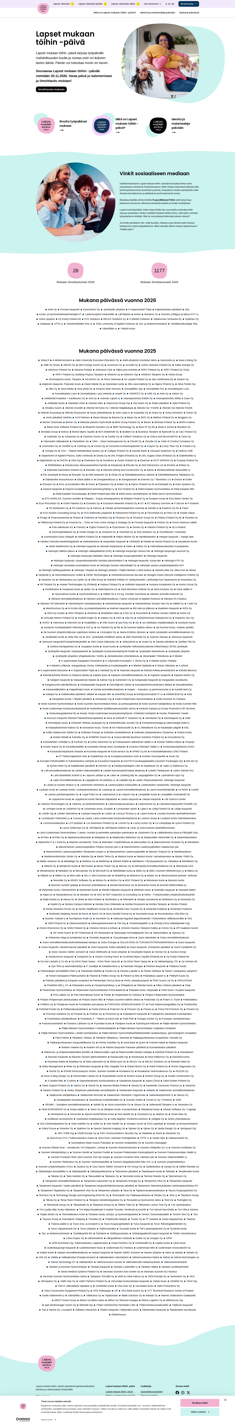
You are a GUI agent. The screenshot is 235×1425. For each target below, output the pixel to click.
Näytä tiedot (47, 1419)
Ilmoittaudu (187, 3)
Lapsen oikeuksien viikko (123, 3)
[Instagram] (182, 1392)
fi (166, 4)
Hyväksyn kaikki (200, 1403)
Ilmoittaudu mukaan (51, 89)
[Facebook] (177, 1392)
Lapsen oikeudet (61, 3)
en (173, 4)
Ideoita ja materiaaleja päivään (157, 12)
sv (169, 4)
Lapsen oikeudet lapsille (90, 3)
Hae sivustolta (151, 3)
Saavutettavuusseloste (152, 1392)
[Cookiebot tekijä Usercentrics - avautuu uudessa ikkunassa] (23, 1420)
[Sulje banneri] (225, 1400)
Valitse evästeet (198, 1412)
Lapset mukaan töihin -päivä (119, 1392)
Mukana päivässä (189, 12)
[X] (188, 1392)
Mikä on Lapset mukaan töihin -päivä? (115, 12)
